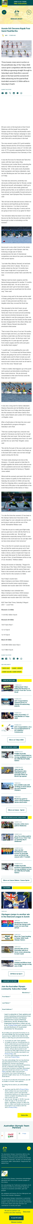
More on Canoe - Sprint (16, 810)
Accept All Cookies (16, 1218)
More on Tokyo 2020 (16, 740)
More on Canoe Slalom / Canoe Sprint (16, 880)
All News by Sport (16, 974)
